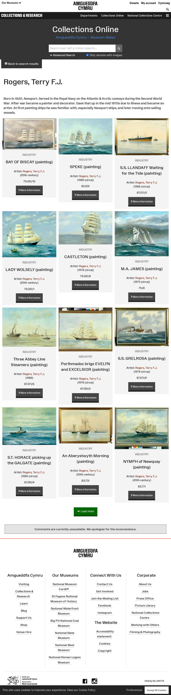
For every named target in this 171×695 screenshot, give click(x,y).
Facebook (104, 605)
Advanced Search (63, 55)
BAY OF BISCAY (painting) (29, 162)
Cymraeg (164, 3)
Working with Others (145, 625)
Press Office (145, 598)
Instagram (105, 612)
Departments (89, 15)
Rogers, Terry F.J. (34, 171)
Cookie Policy (87, 689)
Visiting (24, 584)
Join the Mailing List (104, 598)
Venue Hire (23, 632)
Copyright (104, 650)
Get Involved (104, 591)
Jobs (145, 591)
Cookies (104, 643)
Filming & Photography (145, 632)
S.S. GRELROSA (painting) (141, 358)
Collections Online (112, 15)
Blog (24, 610)
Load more (87, 511)
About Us (145, 584)
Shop (23, 625)
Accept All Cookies (156, 690)
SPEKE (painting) (85, 166)
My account (148, 3)
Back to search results (22, 63)
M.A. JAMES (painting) (142, 268)
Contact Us (104, 584)
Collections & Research (21, 15)
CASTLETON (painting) (85, 256)
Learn (24, 603)
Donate (134, 3)
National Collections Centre (144, 15)
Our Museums (10, 2)
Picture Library (145, 605)
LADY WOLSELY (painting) (29, 269)
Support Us (23, 617)
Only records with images (106, 55)
